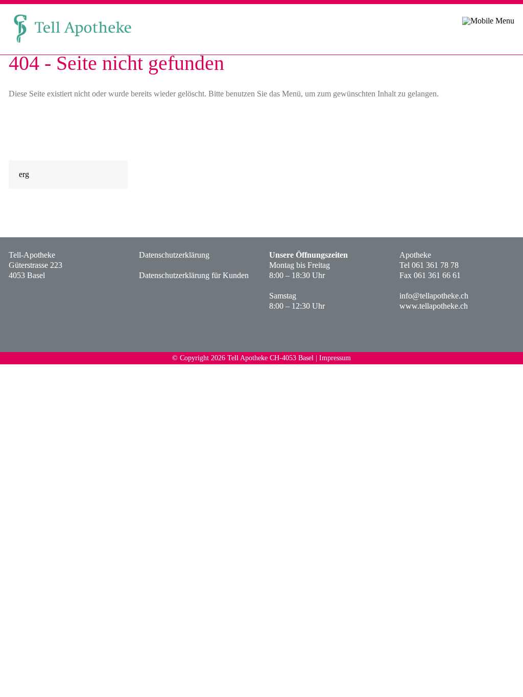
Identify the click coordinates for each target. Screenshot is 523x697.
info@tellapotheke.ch (433, 295)
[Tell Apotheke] (72, 45)
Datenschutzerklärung (174, 255)
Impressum (335, 358)
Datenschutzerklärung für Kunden (194, 275)
